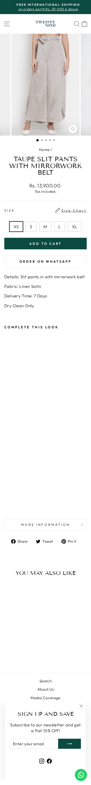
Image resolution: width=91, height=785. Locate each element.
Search (45, 681)
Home (44, 149)
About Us (45, 689)
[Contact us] (81, 775)
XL (74, 226)
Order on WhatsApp (45, 261)
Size (45, 210)
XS (16, 226)
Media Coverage (45, 697)
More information (45, 525)
